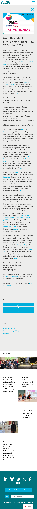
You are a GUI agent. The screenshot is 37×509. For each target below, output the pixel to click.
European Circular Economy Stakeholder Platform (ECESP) (17, 218)
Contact (30, 502)
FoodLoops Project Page (11, 331)
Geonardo (6, 177)
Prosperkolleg (22, 245)
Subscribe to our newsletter (18, 490)
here (18, 93)
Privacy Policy (21, 502)
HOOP (23, 130)
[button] (18, 304)
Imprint (12, 502)
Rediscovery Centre (9, 227)
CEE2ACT (17, 172)
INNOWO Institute (12, 276)
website (15, 229)
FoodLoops (7, 132)
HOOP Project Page (9, 329)
